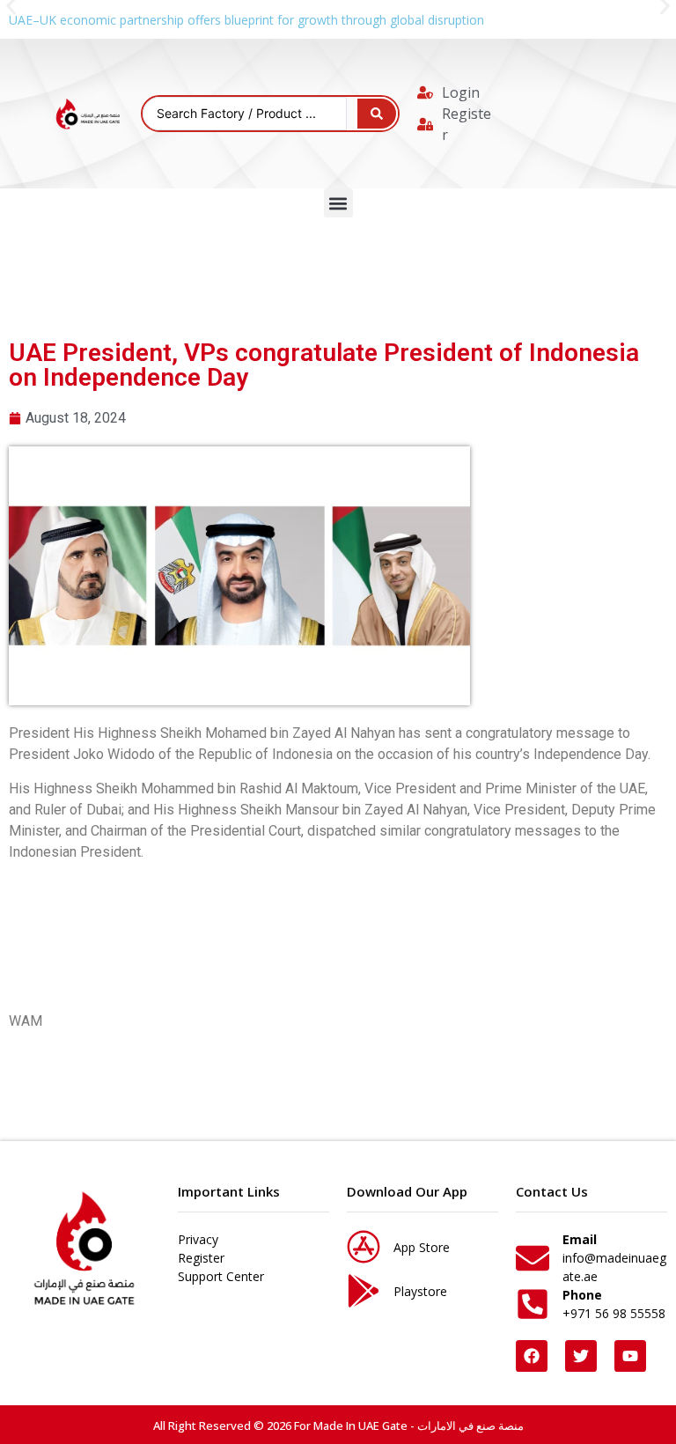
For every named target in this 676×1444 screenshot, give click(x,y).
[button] (338, 202)
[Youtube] (630, 1356)
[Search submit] (377, 113)
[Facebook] (531, 1356)
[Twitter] (581, 1356)
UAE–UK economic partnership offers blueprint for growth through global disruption (246, 19)
